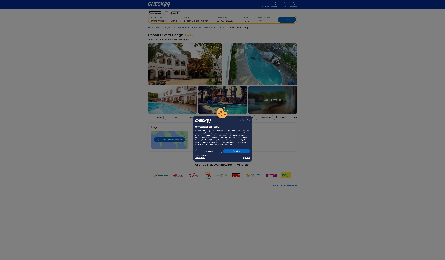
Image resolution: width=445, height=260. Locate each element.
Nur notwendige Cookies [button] (242, 120)
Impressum (246, 158)
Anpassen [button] (208, 151)
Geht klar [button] (236, 151)
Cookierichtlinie (200, 158)
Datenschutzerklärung (202, 155)
